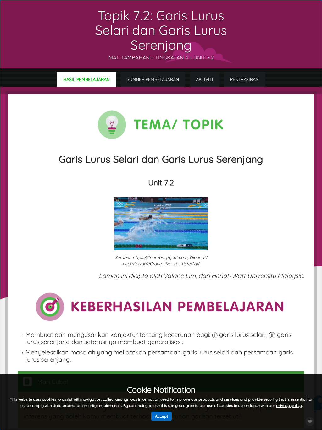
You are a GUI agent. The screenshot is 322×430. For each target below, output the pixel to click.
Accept (161, 416)
